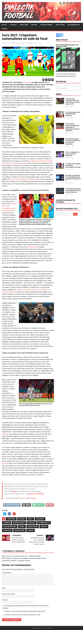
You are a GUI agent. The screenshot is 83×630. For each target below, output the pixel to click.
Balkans (21, 519)
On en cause (24, 25)
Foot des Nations (10, 526)
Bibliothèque (62, 40)
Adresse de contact (8, 594)
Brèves (59, 94)
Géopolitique (32, 526)
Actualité (13, 25)
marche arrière (32, 247)
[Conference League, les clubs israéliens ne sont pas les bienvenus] (60, 143)
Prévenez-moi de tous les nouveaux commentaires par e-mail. (24, 611)
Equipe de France (19, 523)
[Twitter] (46, 79)
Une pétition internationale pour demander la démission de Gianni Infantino (72, 127)
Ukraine (30, 530)
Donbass (7, 523)
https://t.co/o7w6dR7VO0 (35, 494)
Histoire (34, 25)
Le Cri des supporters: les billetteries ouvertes (73, 114)
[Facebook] (43, 79)
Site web (5, 600)
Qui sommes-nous (74, 25)
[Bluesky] (52, 79)
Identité (44, 526)
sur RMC (5, 463)
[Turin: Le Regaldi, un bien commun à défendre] (60, 156)
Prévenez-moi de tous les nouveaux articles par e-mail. (22, 615)
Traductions (59, 25)
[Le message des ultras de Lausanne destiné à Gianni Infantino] (60, 193)
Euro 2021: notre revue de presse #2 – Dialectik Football (21, 556)
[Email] (49, 79)
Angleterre (11, 519)
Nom (3, 588)
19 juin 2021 (8, 43)
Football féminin (46, 25)
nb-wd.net (49, 628)
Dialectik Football (19, 43)
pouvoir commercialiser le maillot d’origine (25, 179)
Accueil (4, 25)
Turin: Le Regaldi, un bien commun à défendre (72, 153)
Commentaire (6, 573)
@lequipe (14, 491)
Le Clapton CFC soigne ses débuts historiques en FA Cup (73, 165)
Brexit (30, 519)
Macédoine (7, 530)
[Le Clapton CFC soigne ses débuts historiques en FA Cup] (60, 168)
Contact (5, 29)
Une (35, 43)
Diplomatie (40, 519)
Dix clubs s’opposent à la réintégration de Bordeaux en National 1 (73, 177)
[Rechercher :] (68, 88)
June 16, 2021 (31, 498)
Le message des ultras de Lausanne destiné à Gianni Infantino (73, 190)
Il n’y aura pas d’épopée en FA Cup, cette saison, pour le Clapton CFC (73, 101)
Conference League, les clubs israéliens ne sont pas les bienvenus (73, 141)
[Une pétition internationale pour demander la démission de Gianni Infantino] (60, 128)
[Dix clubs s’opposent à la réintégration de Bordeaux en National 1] (60, 179)
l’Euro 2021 (27, 82)
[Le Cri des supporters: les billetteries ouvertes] (60, 116)
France (21, 526)
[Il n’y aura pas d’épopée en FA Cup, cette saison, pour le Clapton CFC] (60, 103)
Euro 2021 (31, 523)
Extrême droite (44, 523)
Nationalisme (19, 530)
